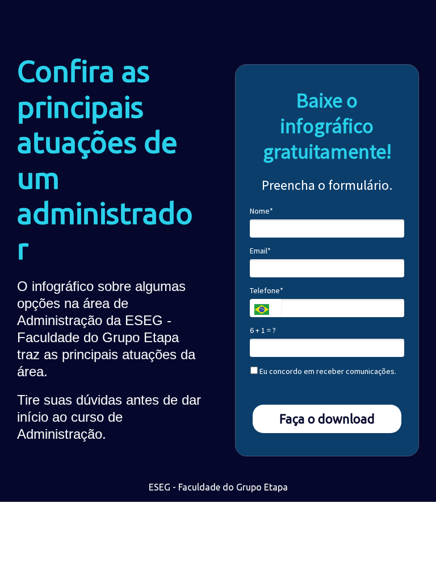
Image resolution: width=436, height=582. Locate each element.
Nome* (261, 211)
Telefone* (266, 291)
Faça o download (327, 418)
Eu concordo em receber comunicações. (327, 371)
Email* (260, 251)
